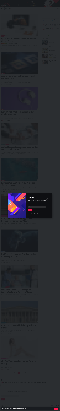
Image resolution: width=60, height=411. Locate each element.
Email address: (31, 204)
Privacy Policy (16, 408)
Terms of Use (23, 408)
